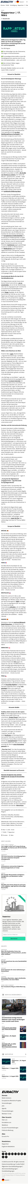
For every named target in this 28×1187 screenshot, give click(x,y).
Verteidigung (13, 5)
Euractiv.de (6, 18)
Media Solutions (6, 1098)
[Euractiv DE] (7, 2)
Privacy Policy (9, 1175)
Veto (15, 662)
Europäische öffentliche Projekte (11, 1100)
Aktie (12, 835)
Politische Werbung (7, 1130)
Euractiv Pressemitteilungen (10, 1128)
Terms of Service (20, 1175)
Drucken (5, 835)
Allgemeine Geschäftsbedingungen (12, 1166)
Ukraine (3, 5)
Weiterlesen (20, 805)
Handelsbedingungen (8, 1171)
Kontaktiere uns (6, 1122)
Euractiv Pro (5, 1136)
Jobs (3, 1106)
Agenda (4, 1108)
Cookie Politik (20, 1164)
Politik (7, 5)
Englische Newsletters (8, 1146)
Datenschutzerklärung (8, 1164)
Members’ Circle (6, 1114)
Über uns (4, 1120)
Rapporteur (21, 5)
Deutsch (22, 2)
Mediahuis (5, 1125)
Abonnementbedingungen (9, 1169)
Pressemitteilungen (7, 1111)
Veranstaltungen (7, 1103)
